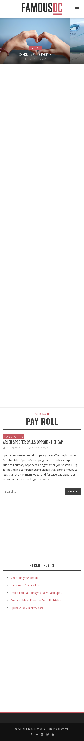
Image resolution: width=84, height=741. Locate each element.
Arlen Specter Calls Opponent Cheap (33, 442)
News (7, 436)
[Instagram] (42, 734)
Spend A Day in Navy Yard (27, 608)
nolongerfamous (15, 447)
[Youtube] (52, 734)
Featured (35, 48)
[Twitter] (47, 734)
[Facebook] (31, 734)
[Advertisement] (36, 528)
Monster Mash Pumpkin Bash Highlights (36, 600)
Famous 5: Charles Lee (25, 585)
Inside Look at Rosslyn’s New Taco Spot (36, 593)
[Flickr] (36, 734)
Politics (18, 436)
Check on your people (35, 54)
